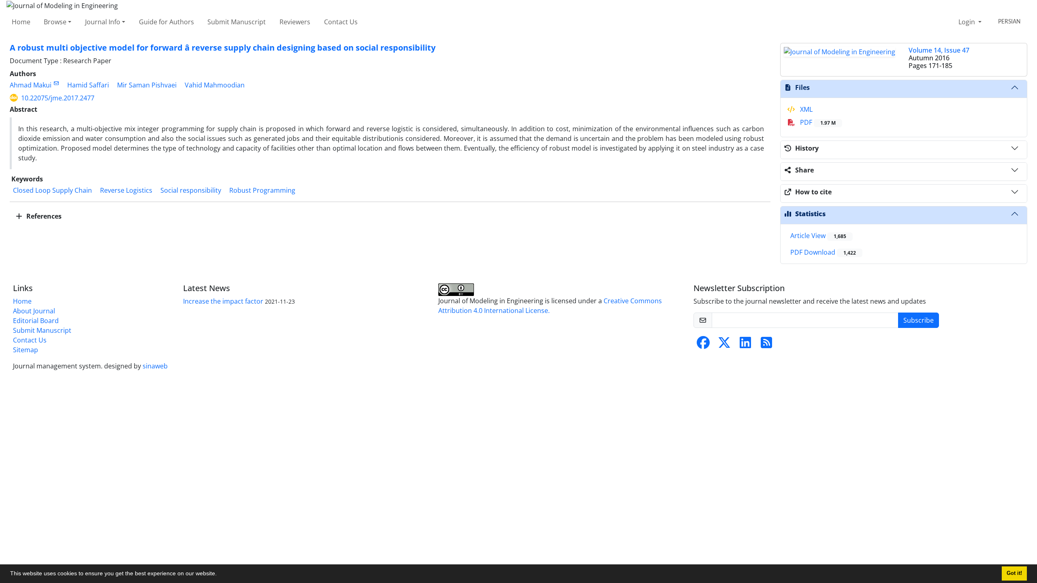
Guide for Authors (166, 21)
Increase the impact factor (223, 301)
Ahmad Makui (30, 85)
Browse (55, 21)
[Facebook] (703, 344)
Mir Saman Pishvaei (147, 85)
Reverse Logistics (126, 190)
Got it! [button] (1014, 573)
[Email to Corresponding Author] (56, 83)
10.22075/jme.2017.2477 (57, 98)
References (43, 216)
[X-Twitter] (724, 344)
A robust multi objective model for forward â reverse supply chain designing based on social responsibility (222, 47)
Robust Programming (262, 190)
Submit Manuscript (236, 21)
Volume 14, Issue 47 (939, 50)
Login (967, 21)
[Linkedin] (745, 344)
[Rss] (766, 344)
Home (21, 21)
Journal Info (102, 21)
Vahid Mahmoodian (215, 85)
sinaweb (155, 366)
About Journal (34, 310)
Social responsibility (190, 190)
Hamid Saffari (88, 85)
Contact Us (341, 21)
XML (805, 109)
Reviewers (295, 21)
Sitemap (25, 349)
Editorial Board (36, 320)
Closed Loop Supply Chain (52, 190)
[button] (219, 574)
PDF (817, 122)
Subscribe (918, 320)
